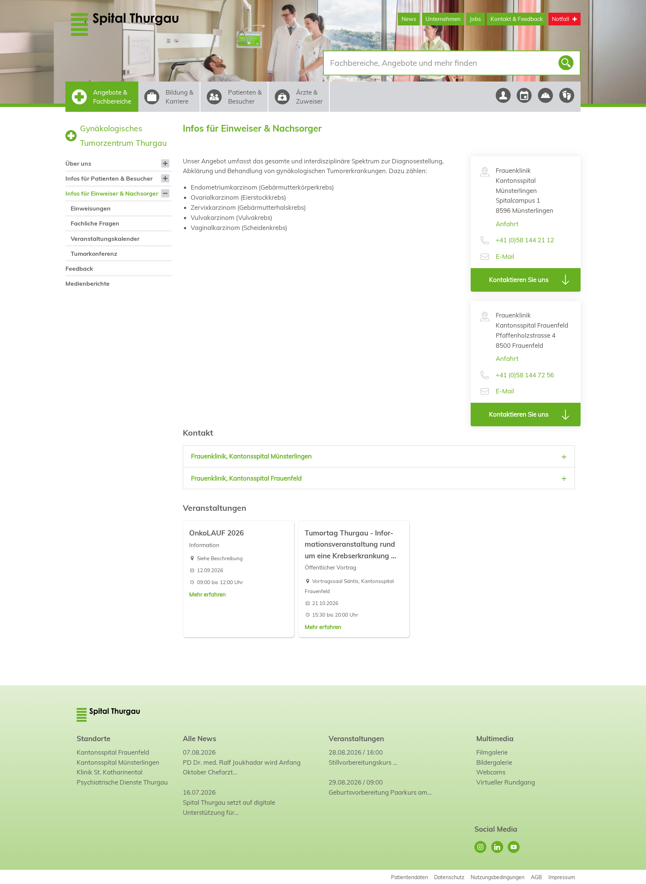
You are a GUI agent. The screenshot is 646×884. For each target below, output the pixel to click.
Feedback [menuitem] (79, 268)
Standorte (93, 738)
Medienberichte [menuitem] (87, 283)
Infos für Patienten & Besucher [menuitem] (109, 178)
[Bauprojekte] (545, 95)
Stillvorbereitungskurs (360, 762)
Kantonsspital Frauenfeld (113, 752)
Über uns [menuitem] (78, 163)
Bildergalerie (494, 762)
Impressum (561, 877)
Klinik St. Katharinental (109, 772)
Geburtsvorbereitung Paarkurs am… (380, 792)
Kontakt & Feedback (516, 18)
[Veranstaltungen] (524, 95)
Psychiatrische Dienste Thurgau (122, 782)
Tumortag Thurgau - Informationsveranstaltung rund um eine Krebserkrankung (350, 544)
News (409, 18)
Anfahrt (507, 224)
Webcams (490, 772)
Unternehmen (443, 18)
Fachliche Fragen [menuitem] (95, 223)
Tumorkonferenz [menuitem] (94, 253)
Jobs (475, 18)
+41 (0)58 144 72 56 (525, 375)
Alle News (199, 738)
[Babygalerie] (567, 95)
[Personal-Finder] (503, 95)
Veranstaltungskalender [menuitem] (105, 238)
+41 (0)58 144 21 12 (525, 240)
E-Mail (505, 256)
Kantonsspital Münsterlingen (118, 762)
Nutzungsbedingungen (498, 877)
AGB (536, 877)
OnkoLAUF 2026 (216, 532)
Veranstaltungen (356, 738)
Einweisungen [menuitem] (91, 208)
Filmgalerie (492, 752)
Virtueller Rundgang (505, 782)
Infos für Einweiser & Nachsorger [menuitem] (111, 193)
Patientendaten (409, 877)
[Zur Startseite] (142, 24)
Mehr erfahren (207, 594)
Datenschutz (449, 877)
